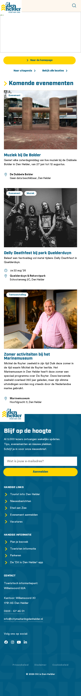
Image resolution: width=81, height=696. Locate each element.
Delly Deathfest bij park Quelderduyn (37, 253)
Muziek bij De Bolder (22, 155)
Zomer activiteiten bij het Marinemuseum (27, 357)
